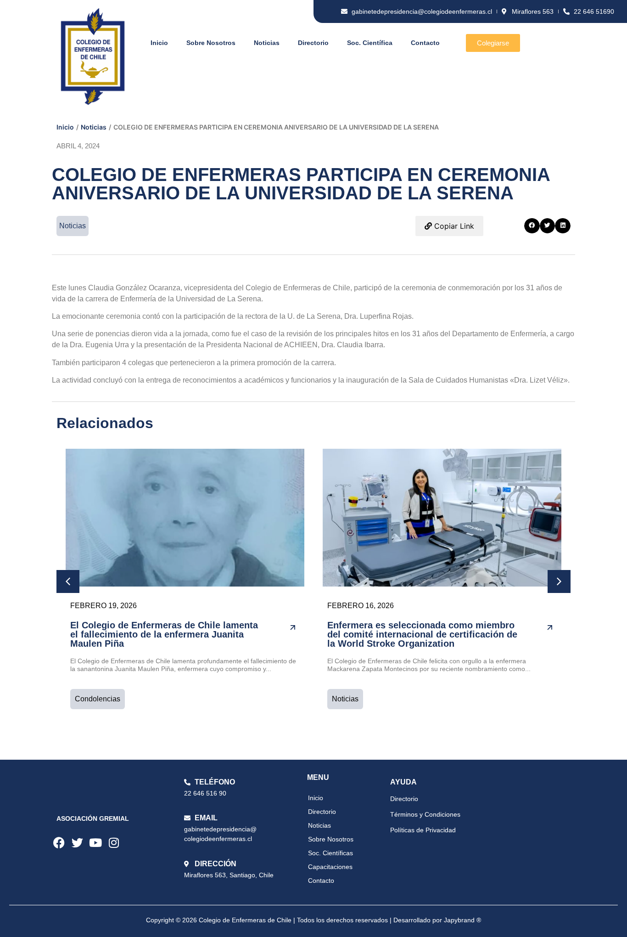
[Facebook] (59, 843)
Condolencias (97, 699)
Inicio (159, 42)
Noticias (267, 42)
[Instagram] (114, 843)
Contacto (425, 42)
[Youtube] (95, 843)
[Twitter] (77, 843)
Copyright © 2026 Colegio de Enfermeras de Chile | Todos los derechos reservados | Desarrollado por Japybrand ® (313, 920)
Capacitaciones (330, 866)
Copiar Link (453, 226)
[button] (532, 226)
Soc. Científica (369, 42)
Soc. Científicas (330, 853)
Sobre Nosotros (210, 42)
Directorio (313, 42)
